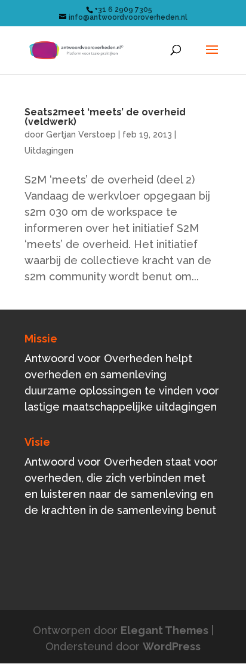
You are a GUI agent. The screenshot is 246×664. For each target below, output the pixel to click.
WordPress (172, 646)
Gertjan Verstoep (81, 134)
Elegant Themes (164, 630)
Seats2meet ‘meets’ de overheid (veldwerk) (105, 116)
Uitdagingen (48, 150)
